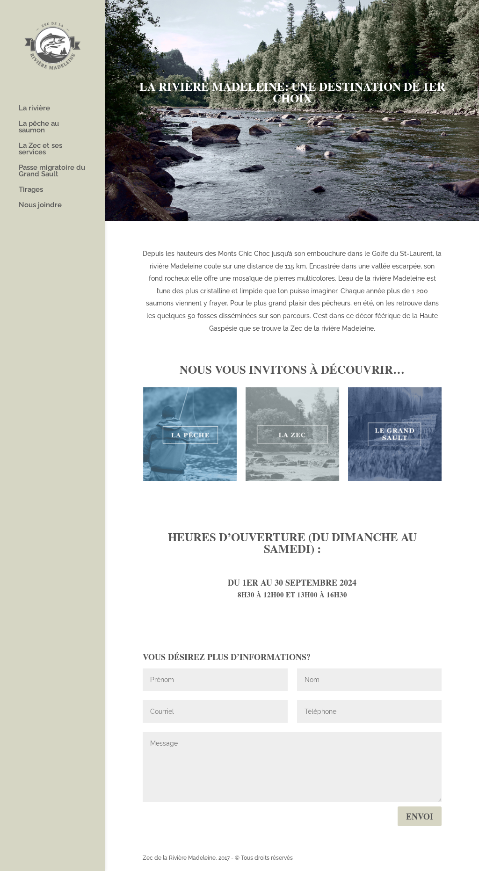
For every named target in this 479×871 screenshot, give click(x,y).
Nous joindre (40, 205)
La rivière (34, 108)
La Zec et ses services (40, 149)
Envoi (419, 816)
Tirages (31, 190)
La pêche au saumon (39, 127)
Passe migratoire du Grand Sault (52, 171)
